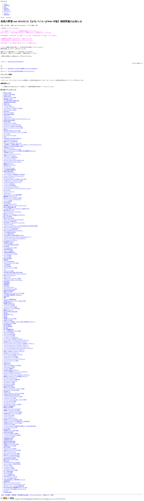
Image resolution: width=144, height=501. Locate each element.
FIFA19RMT (7, 283)
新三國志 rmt (7, 391)
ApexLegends (7, 202)
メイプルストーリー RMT (10, 254)
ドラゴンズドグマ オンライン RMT (13, 396)
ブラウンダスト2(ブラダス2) (11, 187)
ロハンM (6, 490)
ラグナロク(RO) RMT (9, 94)
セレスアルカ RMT (9, 332)
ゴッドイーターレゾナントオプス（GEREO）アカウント (19, 343)
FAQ (5, 7)
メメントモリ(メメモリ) (10, 158)
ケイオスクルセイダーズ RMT (12, 462)
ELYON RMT (7, 121)
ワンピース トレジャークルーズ (12, 408)
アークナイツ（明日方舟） (11, 157)
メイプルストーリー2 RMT (11, 470)
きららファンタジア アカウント (12, 373)
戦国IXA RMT (7, 96)
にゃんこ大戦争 (8, 201)
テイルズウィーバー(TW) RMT (12, 308)
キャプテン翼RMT (8, 368)
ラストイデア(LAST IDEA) (11, 356)
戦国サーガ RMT (8, 291)
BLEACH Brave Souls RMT (11, 311)
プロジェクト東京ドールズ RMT (12, 365)
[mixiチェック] (60, 499)
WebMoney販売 (8, 492)
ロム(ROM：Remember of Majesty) (12, 138)
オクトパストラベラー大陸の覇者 (13, 194)
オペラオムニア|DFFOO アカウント (13, 338)
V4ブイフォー (7, 277)
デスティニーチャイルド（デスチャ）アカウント (17, 374)
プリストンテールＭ (9, 168)
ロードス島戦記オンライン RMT (12, 331)
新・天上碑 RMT (8, 326)
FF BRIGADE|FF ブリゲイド (11, 370)
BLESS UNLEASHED (9, 120)
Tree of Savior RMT (8, 385)
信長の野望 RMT (8, 249)
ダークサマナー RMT (9, 382)
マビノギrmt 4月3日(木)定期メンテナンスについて (21, 71)
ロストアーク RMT (9, 112)
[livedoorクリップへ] (57, 499)
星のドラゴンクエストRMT (11, 459)
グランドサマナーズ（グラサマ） (13, 211)
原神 (5, 297)
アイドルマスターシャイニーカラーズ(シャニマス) (17, 188)
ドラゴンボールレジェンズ (11, 140)
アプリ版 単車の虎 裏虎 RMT (11, 100)
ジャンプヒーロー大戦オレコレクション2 (15, 489)
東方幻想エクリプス (9, 210)
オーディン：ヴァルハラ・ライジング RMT (15, 132)
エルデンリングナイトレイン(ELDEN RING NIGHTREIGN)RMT (21, 226)
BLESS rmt (6, 103)
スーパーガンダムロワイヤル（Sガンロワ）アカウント (18, 348)
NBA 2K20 (6, 296)
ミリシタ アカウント (9, 106)
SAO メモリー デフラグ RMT (11, 390)
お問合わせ (7, 10)
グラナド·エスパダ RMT (10, 448)
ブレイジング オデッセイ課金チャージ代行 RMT (17, 421)
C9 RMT (6, 328)
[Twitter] (63, 499)
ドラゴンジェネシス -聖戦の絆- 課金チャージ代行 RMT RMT (20, 426)
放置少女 (6, 260)
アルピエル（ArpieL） (9, 468)
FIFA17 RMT (7, 447)
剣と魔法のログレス (9, 241)
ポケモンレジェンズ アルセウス (12, 124)
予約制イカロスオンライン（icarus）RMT (15, 301)
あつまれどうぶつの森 (10, 323)
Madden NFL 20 (8, 302)
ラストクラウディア (9, 191)
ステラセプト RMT (9, 271)
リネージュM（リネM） (10, 110)
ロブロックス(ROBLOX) (10, 221)
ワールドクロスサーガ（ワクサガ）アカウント (16, 346)
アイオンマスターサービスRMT (12, 435)
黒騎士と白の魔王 (8, 407)
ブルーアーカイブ (8, 224)
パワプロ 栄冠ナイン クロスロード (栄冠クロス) (16, 208)
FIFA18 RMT (7, 429)
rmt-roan (133, 63)
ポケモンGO (7, 190)
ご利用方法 (7, 5)
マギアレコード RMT (9, 384)
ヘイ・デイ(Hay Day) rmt (10, 478)
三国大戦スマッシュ (9, 147)
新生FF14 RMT (7, 93)
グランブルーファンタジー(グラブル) (14, 219)
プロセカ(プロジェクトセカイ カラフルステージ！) (17, 237)
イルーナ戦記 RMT (9, 233)
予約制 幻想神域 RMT (9, 252)
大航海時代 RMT (8, 439)
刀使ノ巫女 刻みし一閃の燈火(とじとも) (14, 479)
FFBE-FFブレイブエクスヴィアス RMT (14, 293)
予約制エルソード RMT (10, 445)
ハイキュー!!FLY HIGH (10, 185)
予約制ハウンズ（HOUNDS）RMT (13, 419)
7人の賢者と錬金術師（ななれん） (13, 295)
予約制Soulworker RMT (10, 102)
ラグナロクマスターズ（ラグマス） (13, 280)
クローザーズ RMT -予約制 (11, 433)
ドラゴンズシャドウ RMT (10, 267)
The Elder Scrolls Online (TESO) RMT (13, 272)
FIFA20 (5, 317)
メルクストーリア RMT (10, 398)
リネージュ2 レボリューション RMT (13, 127)
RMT (2, 495)
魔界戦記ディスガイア (10, 165)
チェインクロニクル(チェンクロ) (12, 161)
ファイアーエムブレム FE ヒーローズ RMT (15, 399)
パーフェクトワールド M (10, 427)
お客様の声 (7, 14)
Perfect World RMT (8, 432)
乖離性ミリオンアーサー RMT (12, 410)
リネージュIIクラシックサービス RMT (14, 393)
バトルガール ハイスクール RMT (12, 404)
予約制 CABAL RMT (9, 303)
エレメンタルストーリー (10, 418)
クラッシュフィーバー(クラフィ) (12, 199)
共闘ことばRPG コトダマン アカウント (14, 351)
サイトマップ (7, 11)
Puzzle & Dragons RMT (9, 441)
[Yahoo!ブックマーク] (50, 499)
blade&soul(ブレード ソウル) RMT (12, 413)
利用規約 (14, 495)
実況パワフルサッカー (10, 275)
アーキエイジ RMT (9, 467)
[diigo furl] (61, 499)
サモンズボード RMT (9, 367)
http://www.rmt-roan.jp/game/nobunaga (16, 61)
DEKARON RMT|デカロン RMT (12, 130)
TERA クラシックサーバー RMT (12, 278)
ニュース (6, 13)
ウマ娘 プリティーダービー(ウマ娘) (13, 180)
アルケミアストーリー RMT (11, 263)
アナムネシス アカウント (10, 381)
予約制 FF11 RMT (8, 243)
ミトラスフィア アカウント (11, 337)
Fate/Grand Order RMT (9, 290)
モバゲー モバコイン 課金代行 (12, 379)
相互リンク (47, 495)
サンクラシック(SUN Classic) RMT (13, 126)
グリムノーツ (7, 362)
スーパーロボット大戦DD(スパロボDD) (14, 174)
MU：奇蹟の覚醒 (8, 471)
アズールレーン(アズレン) (11, 240)
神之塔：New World (9, 218)
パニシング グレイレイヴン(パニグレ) (14, 176)
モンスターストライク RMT (11, 360)
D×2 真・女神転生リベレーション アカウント (16, 371)
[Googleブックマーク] (58, 499)
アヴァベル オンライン (10, 451)
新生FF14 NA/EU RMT (10, 442)
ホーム (5, 3)
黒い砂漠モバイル (8, 314)
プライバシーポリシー (36, 495)
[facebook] (64, 499)
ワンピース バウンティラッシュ (12, 154)
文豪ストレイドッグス (10, 155)
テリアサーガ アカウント (10, 378)
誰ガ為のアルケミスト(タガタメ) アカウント (15, 342)
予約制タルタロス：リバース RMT (13, 423)
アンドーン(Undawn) (9, 183)
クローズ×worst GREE (9, 334)
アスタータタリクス (9, 416)
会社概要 (7, 495)
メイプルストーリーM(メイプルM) (13, 108)
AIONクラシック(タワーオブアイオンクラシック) (17, 119)
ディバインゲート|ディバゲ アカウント (14, 349)
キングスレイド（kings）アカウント (13, 354)
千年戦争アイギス (8, 152)
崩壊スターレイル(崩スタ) (11, 141)
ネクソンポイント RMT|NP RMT (12, 464)
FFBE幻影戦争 (7, 325)
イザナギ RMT (7, 266)
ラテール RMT (7, 257)
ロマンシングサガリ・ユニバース (13, 143)
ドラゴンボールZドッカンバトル (12, 182)
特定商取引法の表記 (23, 495)
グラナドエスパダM (9, 415)
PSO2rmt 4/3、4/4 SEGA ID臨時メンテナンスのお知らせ (22, 68)
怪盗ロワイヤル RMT (9, 387)
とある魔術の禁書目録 (10, 169)
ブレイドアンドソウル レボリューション (15, 484)
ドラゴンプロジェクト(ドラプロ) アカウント (16, 345)
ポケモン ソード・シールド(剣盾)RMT (14, 486)
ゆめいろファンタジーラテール (12, 482)
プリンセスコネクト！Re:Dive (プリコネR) (15, 179)
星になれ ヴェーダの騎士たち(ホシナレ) (14, 215)
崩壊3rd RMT (7, 363)
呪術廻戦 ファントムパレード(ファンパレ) (15, 205)
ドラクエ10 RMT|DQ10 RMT (11, 244)
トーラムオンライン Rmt (10, 247)
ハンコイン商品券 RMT (10, 299)
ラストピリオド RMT (9, 335)
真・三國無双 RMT (9, 329)
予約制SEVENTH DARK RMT (12, 395)
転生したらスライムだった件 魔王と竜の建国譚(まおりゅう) (20, 151)
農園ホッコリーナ (8, 310)
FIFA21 (5, 315)
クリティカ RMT (8, 473)
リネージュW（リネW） (10, 123)
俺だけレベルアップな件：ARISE (13, 198)
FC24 (5, 137)
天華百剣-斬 (7, 481)
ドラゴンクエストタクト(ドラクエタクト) (15, 238)
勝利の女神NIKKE (8, 171)
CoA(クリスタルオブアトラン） (12, 227)
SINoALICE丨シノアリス (10, 476)
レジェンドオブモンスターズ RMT (13, 412)
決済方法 (6, 8)
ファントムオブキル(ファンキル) (12, 149)
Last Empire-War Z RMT (10, 458)
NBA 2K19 (6, 285)
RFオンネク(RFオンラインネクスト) (13, 230)
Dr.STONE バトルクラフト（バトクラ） (14, 222)
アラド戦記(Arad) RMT (10, 232)
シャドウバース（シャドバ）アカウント (14, 359)
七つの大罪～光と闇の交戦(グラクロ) (14, 235)
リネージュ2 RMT (8, 250)
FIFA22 (5, 313)
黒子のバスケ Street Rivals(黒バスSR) (13, 146)
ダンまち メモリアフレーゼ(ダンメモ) (14, 160)
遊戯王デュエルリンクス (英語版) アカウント (16, 376)
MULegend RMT (8, 258)
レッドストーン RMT (9, 436)
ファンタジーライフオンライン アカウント (15, 273)
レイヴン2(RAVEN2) (9, 261)
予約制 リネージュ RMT (10, 318)
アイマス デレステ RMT (10, 401)
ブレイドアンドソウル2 (10, 135)
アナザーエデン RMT (9, 424)
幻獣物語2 (6, 284)
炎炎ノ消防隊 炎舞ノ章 (10, 207)
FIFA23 (5, 129)
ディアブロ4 (7, 134)
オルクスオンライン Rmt (10, 288)
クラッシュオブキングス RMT (12, 456)
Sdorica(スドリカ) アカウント (11, 353)
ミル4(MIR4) (7, 264)
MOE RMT (6, 461)
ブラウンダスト (8, 105)
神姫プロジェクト (8, 163)
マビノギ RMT (7, 255)
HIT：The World (8, 216)
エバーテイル (7, 166)
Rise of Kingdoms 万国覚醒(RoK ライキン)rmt (15, 487)
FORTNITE (6, 281)
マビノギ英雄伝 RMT (9, 475)
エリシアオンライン (9, 287)
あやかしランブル (8, 213)
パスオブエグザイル (9, 172)
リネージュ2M (7, 117)
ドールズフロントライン (10, 204)
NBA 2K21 (6, 111)
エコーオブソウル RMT (10, 97)
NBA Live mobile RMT (9, 406)
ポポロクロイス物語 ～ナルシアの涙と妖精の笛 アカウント (19, 321)
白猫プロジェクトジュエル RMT (12, 450)
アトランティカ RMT (9, 305)
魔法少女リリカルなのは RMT (12, 455)
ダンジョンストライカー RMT (12, 453)
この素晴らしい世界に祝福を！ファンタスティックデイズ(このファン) (23, 144)
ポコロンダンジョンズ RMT (11, 357)
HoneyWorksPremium (9, 114)
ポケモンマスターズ (9, 177)
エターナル (7, 115)
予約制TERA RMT (8, 438)
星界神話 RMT (8, 99)
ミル (5, 269)
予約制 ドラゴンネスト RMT (11, 444)
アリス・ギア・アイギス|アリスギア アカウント (16, 340)
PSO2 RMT (6, 246)
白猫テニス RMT (8, 320)
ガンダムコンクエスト (10, 402)
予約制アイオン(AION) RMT (11, 430)
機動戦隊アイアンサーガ (10, 196)
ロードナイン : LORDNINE (11, 229)
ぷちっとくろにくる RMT (10, 307)
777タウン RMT (8, 465)
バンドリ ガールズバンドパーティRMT (14, 388)
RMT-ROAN (29, 499)
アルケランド (7, 193)
